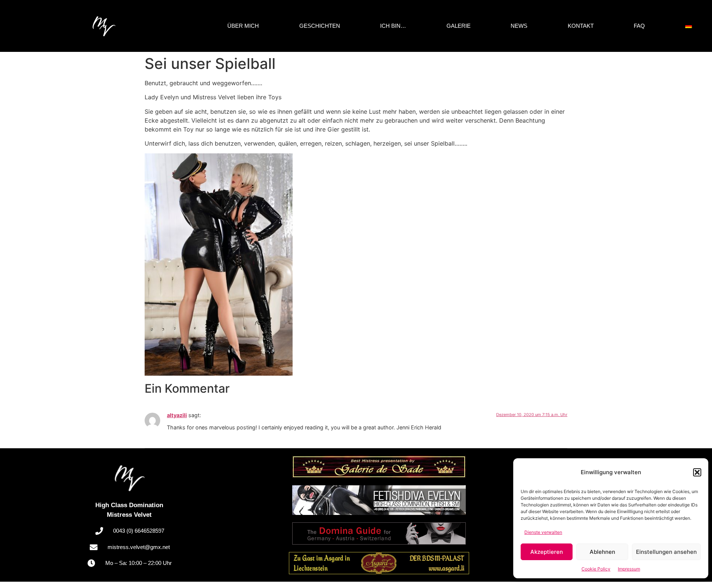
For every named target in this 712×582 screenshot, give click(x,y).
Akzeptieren (546, 551)
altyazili (177, 415)
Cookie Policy (595, 569)
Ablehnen (602, 551)
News (519, 26)
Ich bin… (393, 26)
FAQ (639, 26)
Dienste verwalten (543, 532)
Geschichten (319, 26)
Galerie (458, 26)
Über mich (243, 26)
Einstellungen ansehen (666, 551)
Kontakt (581, 26)
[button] (697, 472)
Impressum (629, 569)
